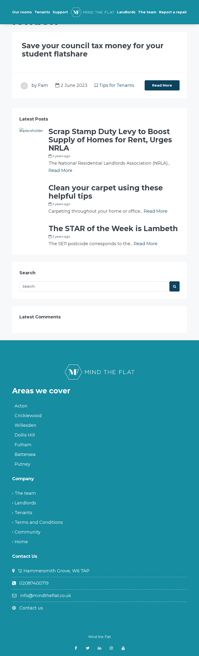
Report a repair (173, 12)
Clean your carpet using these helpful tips (106, 192)
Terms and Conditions (39, 522)
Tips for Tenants (116, 85)
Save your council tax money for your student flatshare (93, 49)
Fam (43, 85)
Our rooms (22, 12)
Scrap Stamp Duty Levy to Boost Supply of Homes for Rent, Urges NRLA (110, 140)
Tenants (42, 12)
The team (147, 12)
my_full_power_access (93, 156)
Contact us (31, 608)
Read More (162, 85)
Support (60, 12)
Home (21, 541)
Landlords (126, 12)
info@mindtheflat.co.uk (45, 595)
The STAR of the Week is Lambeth (113, 229)
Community (28, 532)
